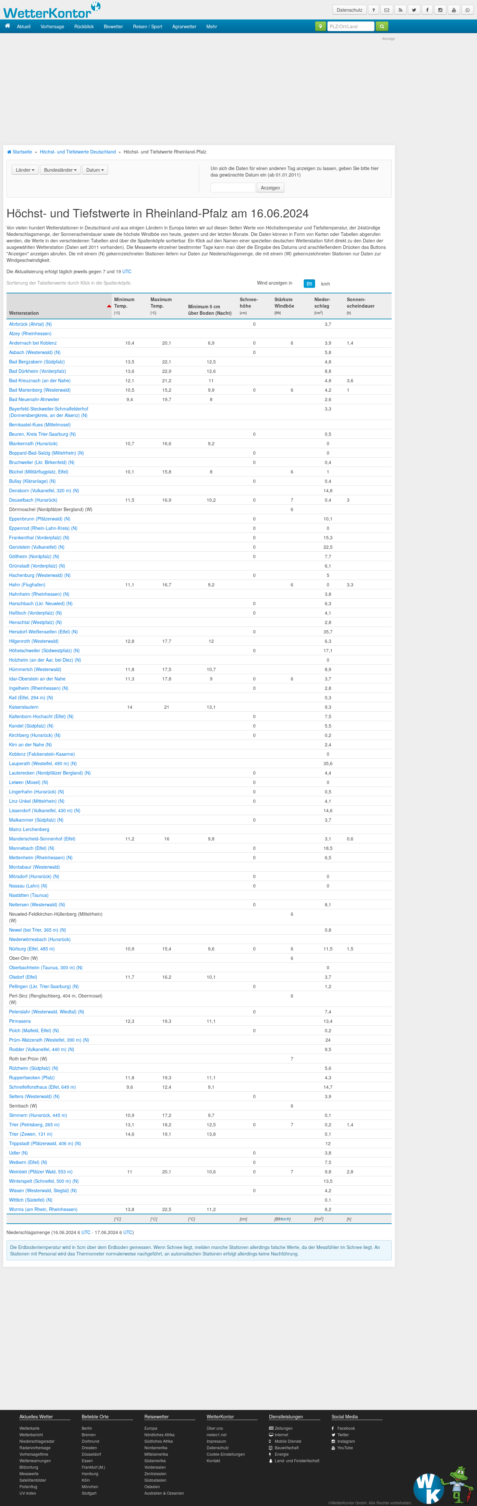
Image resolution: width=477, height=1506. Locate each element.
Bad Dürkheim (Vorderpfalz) (37, 371)
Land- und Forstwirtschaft (297, 1460)
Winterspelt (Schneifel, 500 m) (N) (44, 1181)
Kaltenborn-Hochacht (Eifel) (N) (41, 716)
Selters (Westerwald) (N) (34, 1096)
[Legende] (373, 10)
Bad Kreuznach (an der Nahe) (40, 380)
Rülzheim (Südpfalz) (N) (33, 1068)
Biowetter (113, 26)
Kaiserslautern (24, 707)
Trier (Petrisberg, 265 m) (34, 1124)
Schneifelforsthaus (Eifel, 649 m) (42, 1087)
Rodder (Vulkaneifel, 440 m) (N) (41, 1049)
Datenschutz (349, 9)
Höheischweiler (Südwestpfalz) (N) (44, 650)
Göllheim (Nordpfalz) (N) (34, 556)
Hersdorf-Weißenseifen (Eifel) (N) (43, 631)
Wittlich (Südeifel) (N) (31, 1199)
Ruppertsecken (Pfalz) (32, 1077)
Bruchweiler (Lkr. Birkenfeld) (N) (42, 462)
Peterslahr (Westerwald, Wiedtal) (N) (46, 1011)
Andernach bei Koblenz (33, 342)
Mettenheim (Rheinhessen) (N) (41, 857)
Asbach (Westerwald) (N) (35, 352)
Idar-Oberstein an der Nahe (37, 678)
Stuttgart (89, 1493)
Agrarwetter (184, 26)
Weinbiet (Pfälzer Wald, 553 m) (41, 1171)
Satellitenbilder (32, 1480)
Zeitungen (284, 1428)
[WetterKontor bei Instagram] (440, 10)
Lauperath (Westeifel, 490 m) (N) (43, 763)
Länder (24, 169)
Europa (150, 1428)
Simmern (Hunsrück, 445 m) (38, 1115)
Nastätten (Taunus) (29, 895)
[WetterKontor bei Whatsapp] (467, 10)
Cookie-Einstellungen (226, 1454)
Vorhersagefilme (33, 1454)
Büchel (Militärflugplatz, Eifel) (38, 471)
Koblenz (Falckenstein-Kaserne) (42, 754)
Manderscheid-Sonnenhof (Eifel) (42, 838)
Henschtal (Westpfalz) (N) (35, 622)
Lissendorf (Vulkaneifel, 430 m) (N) (44, 810)
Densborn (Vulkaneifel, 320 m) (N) (44, 490)
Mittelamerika (156, 1454)
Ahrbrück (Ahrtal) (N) (30, 324)
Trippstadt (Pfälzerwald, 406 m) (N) (45, 1143)
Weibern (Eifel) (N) (28, 1162)
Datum (93, 169)
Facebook (346, 1428)
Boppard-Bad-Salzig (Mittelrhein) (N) (46, 452)
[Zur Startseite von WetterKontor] (7, 26)
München (90, 1486)
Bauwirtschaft (287, 1447)
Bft (309, 283)
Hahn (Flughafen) (27, 584)
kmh (325, 283)
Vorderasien (155, 1467)
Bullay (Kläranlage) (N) (32, 481)
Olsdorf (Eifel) (23, 976)
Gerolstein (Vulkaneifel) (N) (37, 547)
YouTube (345, 1447)
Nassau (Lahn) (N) (28, 885)
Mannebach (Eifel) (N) (32, 848)
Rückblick (84, 26)
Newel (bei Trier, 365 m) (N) (37, 929)
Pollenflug (28, 1486)
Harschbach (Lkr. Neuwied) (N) (41, 603)
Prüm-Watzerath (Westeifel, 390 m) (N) (49, 1039)
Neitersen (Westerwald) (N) (37, 904)
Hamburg (90, 1473)
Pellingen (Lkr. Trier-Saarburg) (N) (44, 986)
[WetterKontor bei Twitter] (414, 10)
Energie (282, 1454)
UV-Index (27, 1493)
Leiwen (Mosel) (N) (28, 782)
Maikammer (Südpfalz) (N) (36, 819)
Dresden (89, 1447)
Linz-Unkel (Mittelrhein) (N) (37, 801)
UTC (126, 271)
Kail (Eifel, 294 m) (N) (31, 697)
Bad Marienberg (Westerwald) (40, 389)
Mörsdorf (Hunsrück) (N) (34, 876)
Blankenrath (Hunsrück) (33, 443)
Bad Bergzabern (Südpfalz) (37, 361)
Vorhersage (52, 26)
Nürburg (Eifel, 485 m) (32, 948)
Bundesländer (59, 169)
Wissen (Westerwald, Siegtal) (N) (43, 1190)
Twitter (343, 1434)
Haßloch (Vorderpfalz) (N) (35, 612)
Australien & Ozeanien (164, 1493)
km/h (285, 1218)
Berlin (87, 1428)
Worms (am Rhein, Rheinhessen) (43, 1209)
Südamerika (155, 1460)
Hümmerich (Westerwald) (35, 669)
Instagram (346, 1441)
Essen (87, 1460)
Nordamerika (155, 1447)
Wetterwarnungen (35, 1460)
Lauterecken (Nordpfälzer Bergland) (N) (50, 772)
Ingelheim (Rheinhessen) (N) (38, 688)
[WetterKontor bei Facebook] (427, 10)
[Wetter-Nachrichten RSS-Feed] (401, 10)
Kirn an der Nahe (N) (30, 744)
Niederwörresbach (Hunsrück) (40, 939)
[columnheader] (59, 306)
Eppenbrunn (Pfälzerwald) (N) (39, 518)
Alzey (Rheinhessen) (30, 333)
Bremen (89, 1434)
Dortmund (90, 1441)
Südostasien (155, 1480)
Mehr (211, 26)
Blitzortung (28, 1467)
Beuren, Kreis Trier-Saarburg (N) (42, 434)
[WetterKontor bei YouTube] (454, 10)
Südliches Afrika (158, 1441)
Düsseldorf (91, 1454)
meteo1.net (216, 1434)
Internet (281, 1434)
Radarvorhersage (35, 1447)
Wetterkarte (29, 1428)
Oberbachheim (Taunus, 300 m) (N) (46, 967)
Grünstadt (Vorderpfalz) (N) (37, 565)
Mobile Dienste (288, 1441)
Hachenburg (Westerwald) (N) (40, 575)
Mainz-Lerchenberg (29, 829)
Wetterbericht (31, 1434)
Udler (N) (18, 1152)
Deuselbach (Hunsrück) (33, 499)
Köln (86, 1480)
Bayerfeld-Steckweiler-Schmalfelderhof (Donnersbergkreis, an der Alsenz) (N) (48, 411)
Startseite (21, 151)
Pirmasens (20, 1021)
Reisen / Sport (147, 26)
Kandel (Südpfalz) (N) (31, 725)
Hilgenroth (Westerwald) (34, 641)
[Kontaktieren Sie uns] (386, 10)
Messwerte (29, 1473)
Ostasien (152, 1486)
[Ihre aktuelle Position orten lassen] (320, 26)
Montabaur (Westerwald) (34, 866)
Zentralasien (155, 1473)
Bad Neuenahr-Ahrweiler (34, 399)
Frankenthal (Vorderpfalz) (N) (39, 537)
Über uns (215, 1428)
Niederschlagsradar (37, 1441)
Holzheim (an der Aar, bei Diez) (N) (45, 659)
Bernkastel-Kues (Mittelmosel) (40, 424)
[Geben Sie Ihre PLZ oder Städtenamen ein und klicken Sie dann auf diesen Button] (382, 26)
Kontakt (213, 1460)
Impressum (216, 1441)
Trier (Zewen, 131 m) (31, 1134)
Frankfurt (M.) (93, 1467)
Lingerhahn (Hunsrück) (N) (36, 791)
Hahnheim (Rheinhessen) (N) (39, 594)
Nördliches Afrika (159, 1434)
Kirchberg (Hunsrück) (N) (35, 735)
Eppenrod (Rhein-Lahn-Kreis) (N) (43, 528)
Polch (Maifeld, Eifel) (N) (34, 1030)
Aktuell (24, 26)
